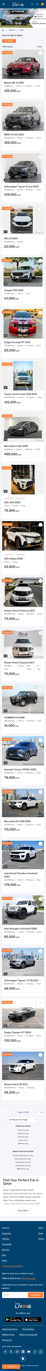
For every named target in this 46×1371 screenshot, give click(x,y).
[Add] (42, 4)
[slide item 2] (21, 75)
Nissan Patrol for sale (23, 1159)
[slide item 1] (19, 75)
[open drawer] (3, 4)
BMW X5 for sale (23, 1169)
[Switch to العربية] (32, 4)
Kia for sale (23, 1140)
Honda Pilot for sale (23, 1162)
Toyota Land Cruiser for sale (23, 1155)
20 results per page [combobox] (18, 1120)
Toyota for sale (23, 1130)
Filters (10, 41)
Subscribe (36, 1295)
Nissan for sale (23, 1133)
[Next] (41, 1112)
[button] (18, 4)
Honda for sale (23, 1137)
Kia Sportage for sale (23, 1166)
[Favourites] (37, 4)
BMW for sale (23, 1144)
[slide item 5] (26, 75)
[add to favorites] (40, 53)
